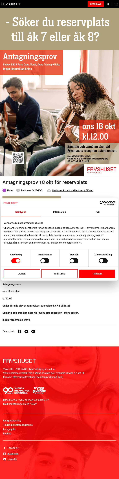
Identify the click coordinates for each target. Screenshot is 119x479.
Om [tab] (98, 212)
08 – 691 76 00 (18, 369)
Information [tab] (59, 212)
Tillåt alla (97, 273)
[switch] (44, 260)
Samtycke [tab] (20, 212)
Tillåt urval (59, 273)
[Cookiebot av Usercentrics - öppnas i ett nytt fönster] (101, 203)
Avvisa (21, 273)
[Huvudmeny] (115, 4)
